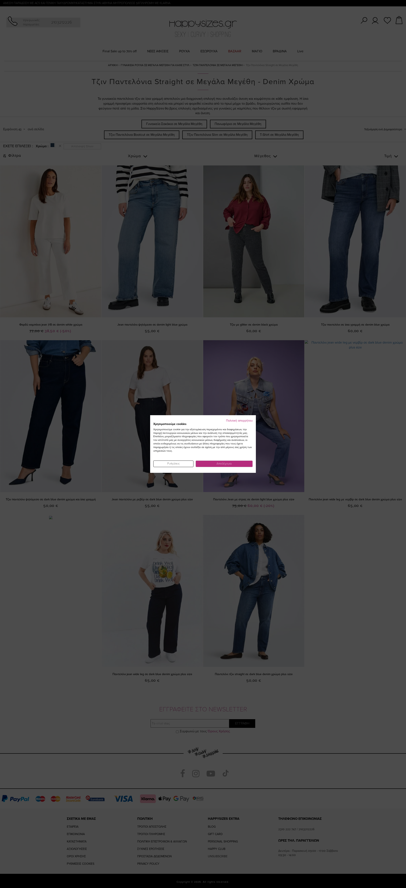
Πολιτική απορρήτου (239, 420)
